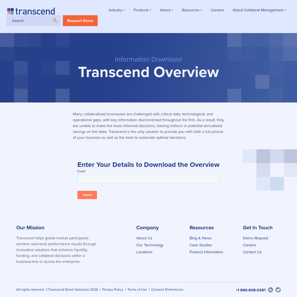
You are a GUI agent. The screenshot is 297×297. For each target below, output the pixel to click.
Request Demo (80, 20)
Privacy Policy (112, 289)
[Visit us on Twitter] (278, 289)
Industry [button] (115, 10)
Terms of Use (137, 289)
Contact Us (252, 252)
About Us (144, 238)
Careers (249, 245)
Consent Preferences (167, 289)
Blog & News (201, 238)
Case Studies (201, 245)
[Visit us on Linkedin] (270, 289)
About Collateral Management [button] (258, 10)
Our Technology (150, 245)
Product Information (206, 252)
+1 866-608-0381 (250, 290)
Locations (144, 252)
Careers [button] (217, 10)
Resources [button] (190, 10)
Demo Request (255, 238)
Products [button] (141, 10)
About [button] (165, 10)
